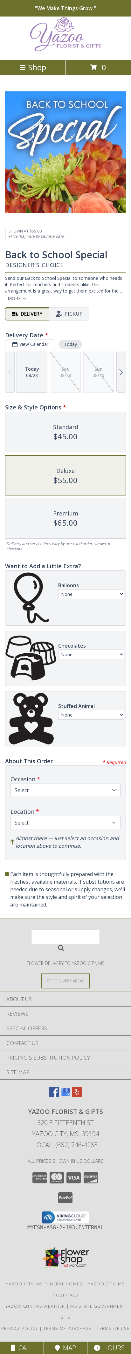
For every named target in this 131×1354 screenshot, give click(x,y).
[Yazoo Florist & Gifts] (65, 50)
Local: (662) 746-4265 (65, 1145)
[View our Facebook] (54, 1095)
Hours (112, 1348)
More (14, 298)
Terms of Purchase (67, 1328)
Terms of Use (113, 1328)
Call (23, 1348)
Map (68, 1348)
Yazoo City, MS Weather (35, 1306)
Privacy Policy (19, 1328)
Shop (37, 67)
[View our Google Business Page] (65, 1095)
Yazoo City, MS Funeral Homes (44, 1284)
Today (70, 344)
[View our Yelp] (77, 1095)
